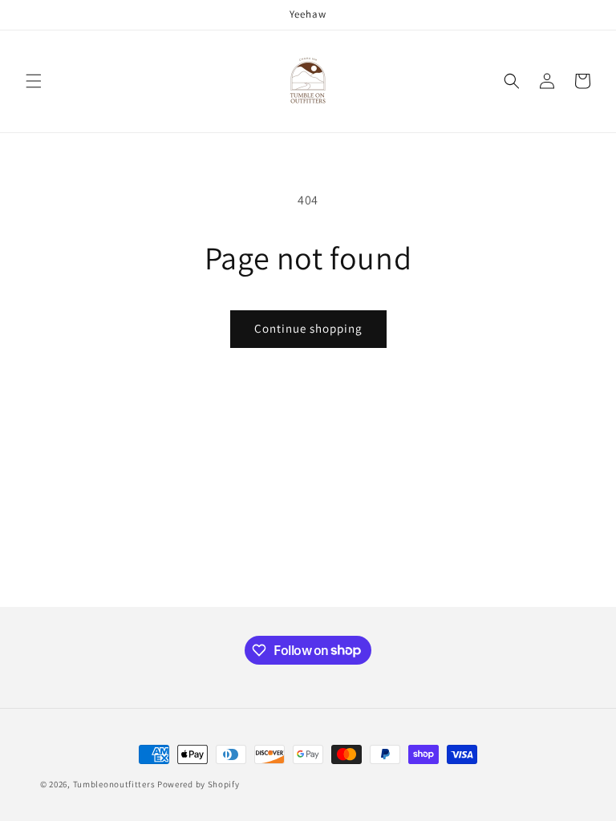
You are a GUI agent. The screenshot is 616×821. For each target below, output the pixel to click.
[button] (33, 81)
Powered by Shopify (198, 784)
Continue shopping (308, 328)
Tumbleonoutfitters (114, 784)
